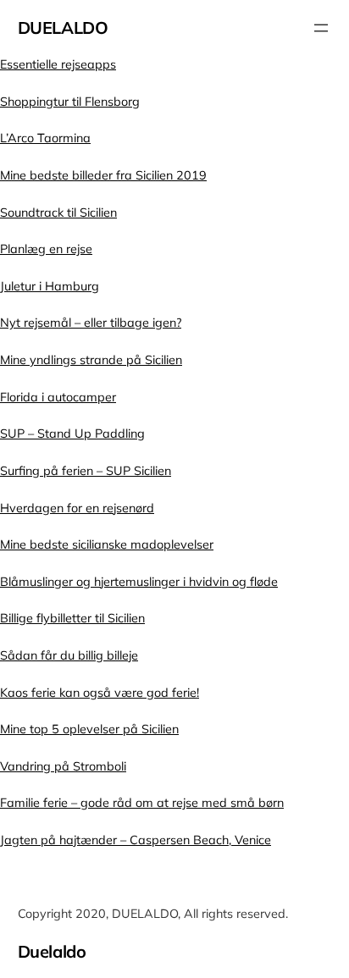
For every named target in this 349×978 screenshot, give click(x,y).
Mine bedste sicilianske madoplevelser (106, 544)
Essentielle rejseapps (58, 64)
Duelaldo (63, 27)
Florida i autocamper (58, 397)
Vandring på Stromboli (63, 766)
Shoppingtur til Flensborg (70, 101)
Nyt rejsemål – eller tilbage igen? (90, 322)
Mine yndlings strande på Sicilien (91, 359)
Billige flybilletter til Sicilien (72, 618)
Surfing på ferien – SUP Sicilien (85, 470)
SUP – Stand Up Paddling (72, 433)
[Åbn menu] (321, 28)
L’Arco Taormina (45, 138)
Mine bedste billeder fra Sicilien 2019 (103, 175)
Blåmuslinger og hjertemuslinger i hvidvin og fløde (139, 581)
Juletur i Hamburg (49, 286)
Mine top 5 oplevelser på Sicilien (89, 729)
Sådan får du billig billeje (69, 655)
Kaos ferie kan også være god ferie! (99, 692)
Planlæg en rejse (46, 249)
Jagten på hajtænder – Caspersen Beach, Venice (135, 840)
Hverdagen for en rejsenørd (77, 508)
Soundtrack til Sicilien (58, 212)
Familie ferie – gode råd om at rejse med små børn (142, 802)
